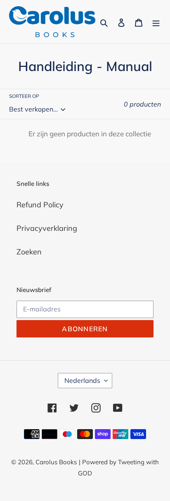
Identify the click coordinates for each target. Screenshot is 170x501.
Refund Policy (40, 204)
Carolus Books (56, 462)
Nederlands (82, 380)
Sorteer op (24, 96)
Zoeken (29, 251)
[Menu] (156, 21)
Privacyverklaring (47, 228)
